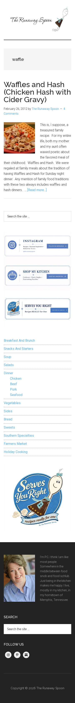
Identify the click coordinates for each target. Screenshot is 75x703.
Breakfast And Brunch (19, 341)
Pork (13, 389)
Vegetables (12, 403)
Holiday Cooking (16, 452)
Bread (8, 419)
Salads (9, 365)
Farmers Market (15, 444)
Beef (13, 384)
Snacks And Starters (18, 349)
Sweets (9, 427)
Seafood (16, 395)
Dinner (8, 373)
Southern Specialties (19, 436)
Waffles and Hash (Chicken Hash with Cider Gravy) (37, 92)
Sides (8, 411)
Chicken (15, 379)
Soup (7, 357)
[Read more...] (37, 190)
